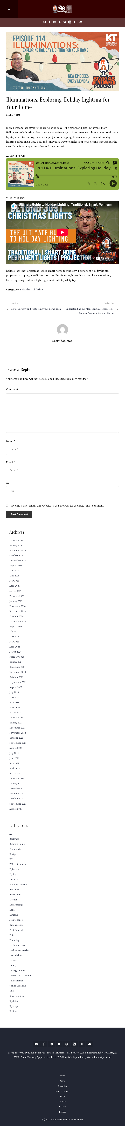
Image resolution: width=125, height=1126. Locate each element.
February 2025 (16, 596)
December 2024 (17, 606)
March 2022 (15, 773)
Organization (16, 925)
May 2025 (14, 581)
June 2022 (14, 758)
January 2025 (15, 601)
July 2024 (14, 631)
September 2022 (18, 743)
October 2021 (16, 799)
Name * (10, 441)
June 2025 (14, 576)
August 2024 (15, 626)
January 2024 (15, 662)
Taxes (12, 991)
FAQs (62, 1096)
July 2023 (14, 692)
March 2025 (15, 591)
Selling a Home (17, 971)
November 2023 (17, 672)
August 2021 (15, 809)
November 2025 (17, 550)
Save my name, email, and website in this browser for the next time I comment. (57, 506)
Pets (11, 935)
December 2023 (17, 667)
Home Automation (18, 884)
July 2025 (14, 571)
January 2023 (15, 723)
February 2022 (16, 778)
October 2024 (16, 616)
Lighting (38, 290)
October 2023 (16, 677)
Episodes (25, 290)
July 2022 (14, 753)
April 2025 (14, 586)
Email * (10, 462)
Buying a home (17, 844)
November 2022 (17, 733)
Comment (12, 389)
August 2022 (15, 748)
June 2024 (14, 637)
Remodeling (15, 955)
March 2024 (15, 652)
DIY (11, 859)
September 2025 (18, 561)
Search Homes (62, 1091)
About (62, 1081)
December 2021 (17, 789)
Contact (62, 1102)
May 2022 (14, 763)
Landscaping (15, 905)
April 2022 (14, 768)
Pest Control (16, 930)
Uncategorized (17, 996)
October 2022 (16, 738)
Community (15, 849)
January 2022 (15, 784)
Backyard (14, 839)
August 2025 (15, 566)
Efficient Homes (17, 864)
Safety (12, 966)
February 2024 (16, 657)
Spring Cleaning (17, 986)
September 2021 (17, 804)
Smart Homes (16, 981)
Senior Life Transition (20, 976)
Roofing (13, 961)
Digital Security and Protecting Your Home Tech (36, 309)
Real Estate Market (19, 950)
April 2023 (14, 708)
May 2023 (14, 703)
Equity (12, 874)
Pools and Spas (17, 945)
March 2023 (15, 713)
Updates (13, 1001)
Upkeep (13, 1006)
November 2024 (17, 611)
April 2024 (14, 647)
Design (12, 854)
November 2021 (17, 794)
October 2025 (16, 556)
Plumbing (14, 940)
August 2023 (15, 687)
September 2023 (18, 682)
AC (10, 834)
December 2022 (17, 728)
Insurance (14, 890)
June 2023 (14, 697)
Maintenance (16, 920)
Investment (15, 895)
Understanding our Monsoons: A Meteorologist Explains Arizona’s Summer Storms (90, 311)
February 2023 (16, 718)
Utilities (13, 1011)
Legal (12, 910)
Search (62, 1107)
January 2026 (15, 545)
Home (62, 1076)
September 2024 (18, 621)
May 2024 (14, 642)
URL (8, 484)
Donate (62, 1112)
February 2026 (16, 540)
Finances (13, 879)
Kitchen (13, 900)
